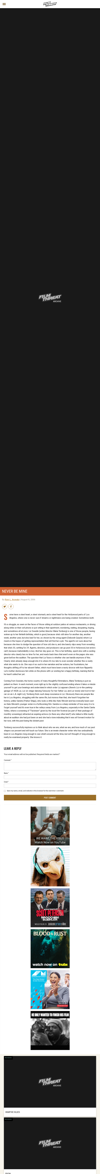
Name (6, 773)
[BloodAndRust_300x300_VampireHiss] (50, 930)
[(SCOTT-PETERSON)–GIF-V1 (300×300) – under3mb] (50, 889)
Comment (8, 760)
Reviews (8, 1058)
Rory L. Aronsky (12, 599)
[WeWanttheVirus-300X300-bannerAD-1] (50, 807)
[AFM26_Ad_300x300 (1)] (50, 971)
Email (6, 781)
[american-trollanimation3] (50, 848)
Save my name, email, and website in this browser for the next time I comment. (35, 791)
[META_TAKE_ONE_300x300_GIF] (50, 1012)
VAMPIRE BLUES (12, 1112)
